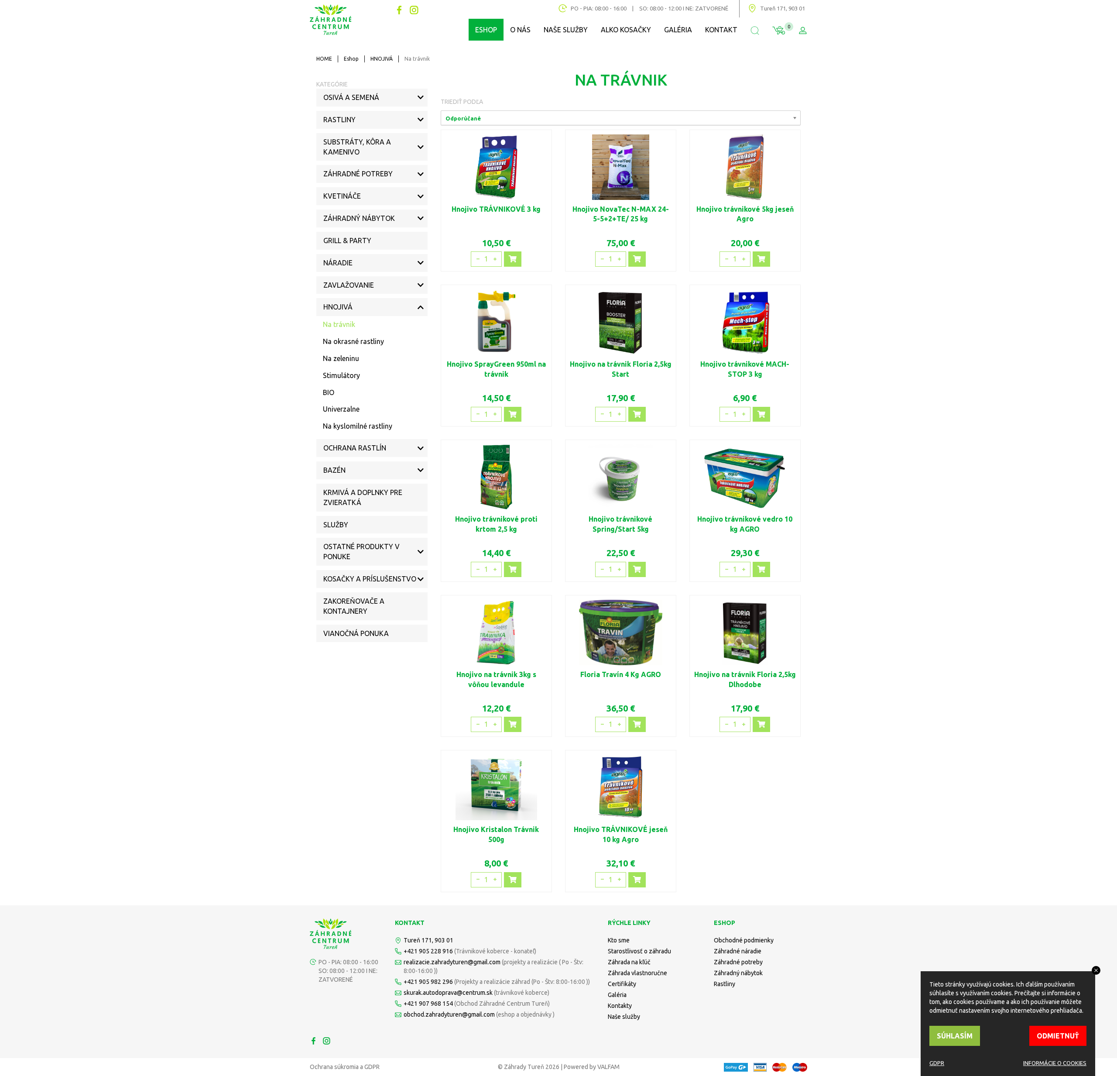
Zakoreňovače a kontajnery (353, 606)
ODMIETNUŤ (1058, 1036)
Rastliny (339, 120)
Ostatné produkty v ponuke (361, 551)
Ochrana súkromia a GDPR (345, 1066)
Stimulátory (341, 375)
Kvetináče (342, 196)
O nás (520, 30)
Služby (335, 525)
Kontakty (620, 1005)
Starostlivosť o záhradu (639, 951)
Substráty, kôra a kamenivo (357, 147)
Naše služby (566, 30)
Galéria (678, 30)
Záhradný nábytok (359, 218)
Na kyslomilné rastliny (357, 426)
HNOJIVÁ (381, 59)
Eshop (351, 59)
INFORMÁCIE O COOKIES (1054, 1063)
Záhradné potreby (358, 174)
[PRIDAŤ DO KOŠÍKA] (512, 259)
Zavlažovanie (348, 285)
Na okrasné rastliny (353, 341)
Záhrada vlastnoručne (637, 972)
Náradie (338, 263)
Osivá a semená (351, 97)
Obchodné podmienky (744, 940)
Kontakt (721, 30)
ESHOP (486, 30)
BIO (328, 392)
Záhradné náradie (737, 951)
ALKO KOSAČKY (626, 30)
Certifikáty (622, 983)
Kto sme (619, 940)
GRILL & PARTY (347, 240)
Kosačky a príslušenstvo (369, 579)
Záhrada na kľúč (629, 962)
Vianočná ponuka (356, 633)
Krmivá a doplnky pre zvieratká (362, 497)
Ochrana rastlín (354, 448)
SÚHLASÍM (955, 1036)
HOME (324, 59)
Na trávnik (339, 324)
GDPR (936, 1063)
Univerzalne (341, 409)
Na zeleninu (341, 358)
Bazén (334, 470)
